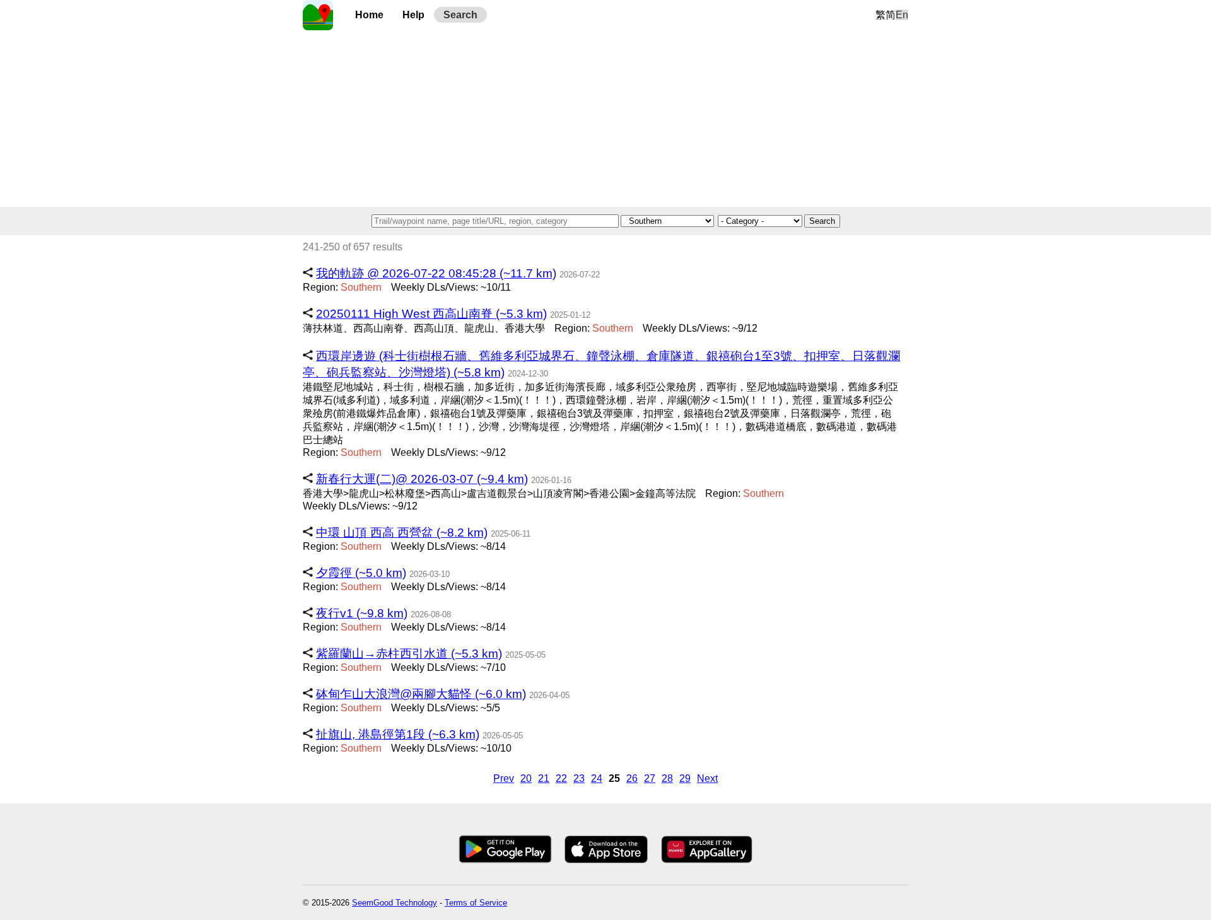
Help (413, 14)
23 (579, 778)
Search (460, 14)
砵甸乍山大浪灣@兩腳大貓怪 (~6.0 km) (421, 694)
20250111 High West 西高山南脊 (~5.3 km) (431, 313)
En (902, 14)
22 (561, 778)
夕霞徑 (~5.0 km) (361, 572)
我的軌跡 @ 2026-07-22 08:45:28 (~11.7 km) (436, 273)
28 (667, 778)
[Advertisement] (605, 118)
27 (649, 778)
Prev (503, 778)
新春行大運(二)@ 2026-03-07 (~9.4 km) (422, 479)
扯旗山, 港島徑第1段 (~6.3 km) (397, 734)
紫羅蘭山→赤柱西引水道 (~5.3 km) (409, 653)
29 (685, 778)
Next (707, 778)
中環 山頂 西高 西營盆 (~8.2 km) (402, 532)
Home (369, 14)
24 (596, 778)
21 (543, 778)
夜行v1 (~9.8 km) (361, 613)
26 (632, 778)
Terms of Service (476, 902)
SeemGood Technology (394, 902)
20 (526, 778)
